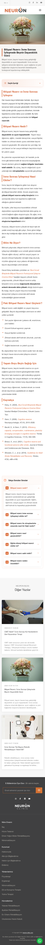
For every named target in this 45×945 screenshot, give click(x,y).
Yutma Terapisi (7, 894)
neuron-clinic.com (28, 932)
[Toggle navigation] (40, 10)
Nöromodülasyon (8, 840)
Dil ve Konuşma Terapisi (11, 889)
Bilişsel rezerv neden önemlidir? (18, 562)
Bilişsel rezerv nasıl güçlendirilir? (18, 534)
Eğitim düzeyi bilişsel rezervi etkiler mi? (22, 544)
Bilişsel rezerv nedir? (19, 488)
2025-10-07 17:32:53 (11, 743)
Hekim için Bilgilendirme (11, 860)
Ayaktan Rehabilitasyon (11, 910)
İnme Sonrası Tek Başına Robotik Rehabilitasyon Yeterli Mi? (17, 748)
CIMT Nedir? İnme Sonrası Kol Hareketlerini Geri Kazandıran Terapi (21, 632)
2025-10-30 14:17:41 (11, 686)
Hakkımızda (6, 851)
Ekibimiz (5, 865)
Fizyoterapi (6, 876)
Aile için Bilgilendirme (10, 856)
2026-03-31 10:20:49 (11, 628)
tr (5, 3)
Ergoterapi (6, 881)
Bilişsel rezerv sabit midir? (21, 553)
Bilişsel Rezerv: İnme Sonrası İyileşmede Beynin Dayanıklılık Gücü (19, 690)
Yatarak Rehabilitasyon (11, 905)
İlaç (3, 827)
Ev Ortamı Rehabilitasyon (12, 914)
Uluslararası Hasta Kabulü (12, 919)
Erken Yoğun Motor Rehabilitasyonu (16, 836)
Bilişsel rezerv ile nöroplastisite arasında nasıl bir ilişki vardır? (23, 524)
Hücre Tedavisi (8, 831)
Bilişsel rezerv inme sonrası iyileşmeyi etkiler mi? (21, 514)
